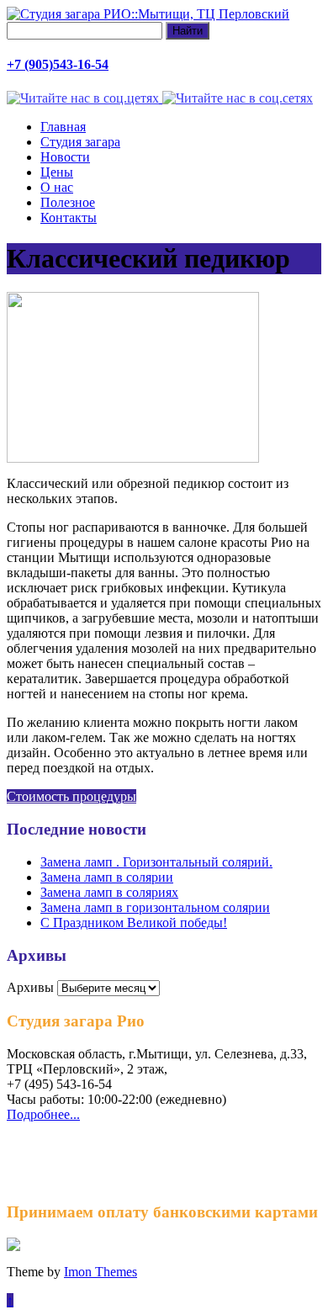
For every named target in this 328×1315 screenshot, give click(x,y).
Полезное (67, 202)
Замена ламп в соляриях (109, 892)
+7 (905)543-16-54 (57, 64)
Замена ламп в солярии (106, 877)
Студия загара (80, 142)
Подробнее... (43, 1114)
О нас (56, 187)
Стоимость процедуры (71, 796)
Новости (65, 157)
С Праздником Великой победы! (133, 922)
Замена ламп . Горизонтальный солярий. (156, 862)
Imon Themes (100, 1272)
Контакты (68, 217)
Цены (56, 172)
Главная (63, 126)
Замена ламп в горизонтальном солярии (155, 907)
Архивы (30, 987)
